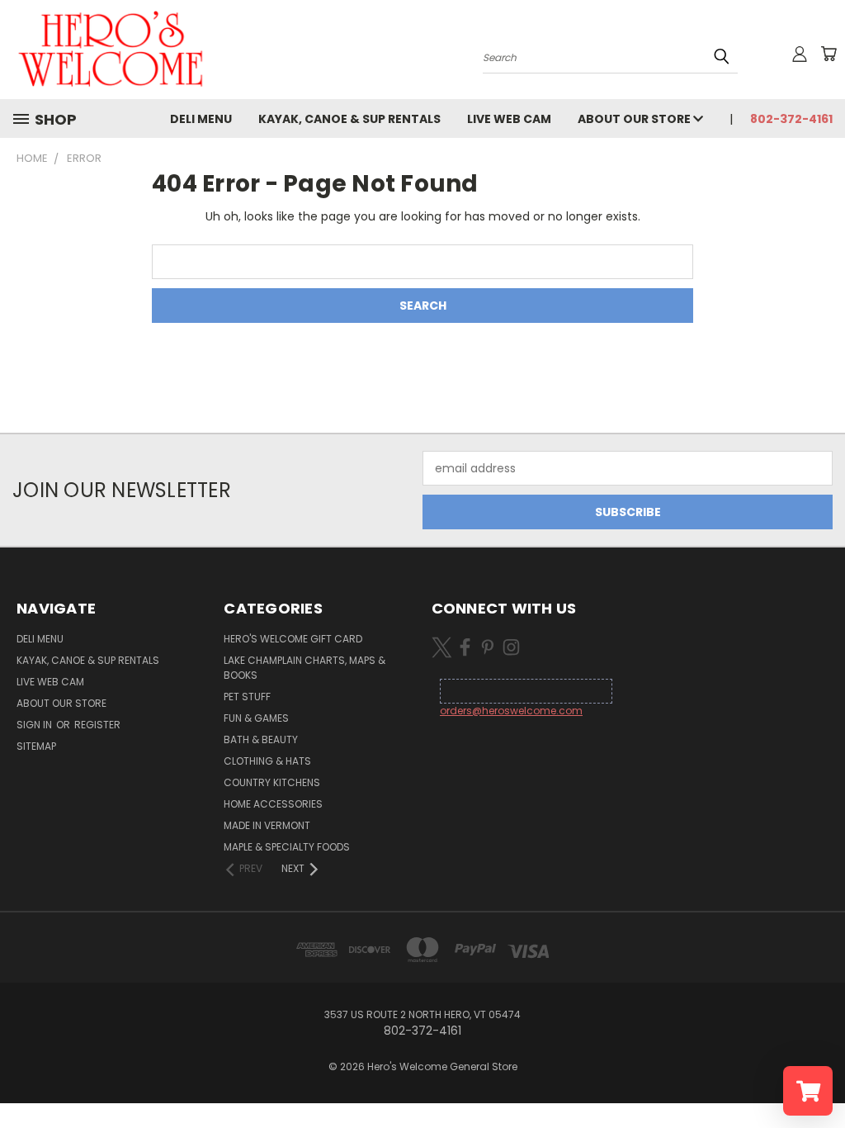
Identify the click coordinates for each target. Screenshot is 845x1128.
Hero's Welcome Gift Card (293, 639)
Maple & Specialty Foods (287, 847)
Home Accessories (273, 804)
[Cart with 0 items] (828, 53)
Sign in (35, 725)
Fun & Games (256, 718)
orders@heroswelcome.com (511, 711)
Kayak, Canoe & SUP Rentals (349, 119)
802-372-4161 (791, 119)
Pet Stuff (247, 697)
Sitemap (36, 746)
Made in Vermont (267, 825)
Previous (820, 1076)
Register (97, 725)
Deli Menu (201, 119)
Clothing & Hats (267, 761)
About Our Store (635, 119)
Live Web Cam (509, 119)
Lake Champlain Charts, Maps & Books (304, 667)
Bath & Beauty (261, 739)
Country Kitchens (272, 782)
